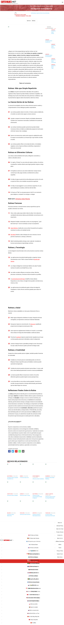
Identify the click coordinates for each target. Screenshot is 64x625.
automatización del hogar (18, 279)
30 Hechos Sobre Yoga (53, 67)
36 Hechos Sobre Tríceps (25, 495)
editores (10, 439)
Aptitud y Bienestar (39, 6)
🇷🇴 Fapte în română (33, 607)
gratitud (19, 337)
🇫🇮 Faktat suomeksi (33, 575)
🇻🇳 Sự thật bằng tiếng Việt (33, 616)
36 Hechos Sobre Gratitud (25, 514)
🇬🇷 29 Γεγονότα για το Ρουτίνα (33, 541)
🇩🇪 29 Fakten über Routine (33, 538)
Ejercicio (49, 6)
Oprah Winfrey (14, 228)
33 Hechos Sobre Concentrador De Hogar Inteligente (37, 496)
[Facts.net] (8, 1)
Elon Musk (13, 234)
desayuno (32, 324)
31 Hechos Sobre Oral (24, 477)
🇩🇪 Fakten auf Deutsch (33, 554)
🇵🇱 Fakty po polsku (33, 604)
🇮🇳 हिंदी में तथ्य (33, 585)
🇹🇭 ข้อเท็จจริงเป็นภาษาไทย (33, 613)
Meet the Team (59, 529)
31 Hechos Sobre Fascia (53, 32)
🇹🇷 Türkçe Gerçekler (33, 619)
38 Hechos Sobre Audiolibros (38, 478)
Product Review (59, 532)
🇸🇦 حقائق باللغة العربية (33, 579)
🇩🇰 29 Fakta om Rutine (33, 535)
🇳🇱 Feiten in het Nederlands (33, 600)
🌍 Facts (33, 550)
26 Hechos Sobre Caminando (53, 61)
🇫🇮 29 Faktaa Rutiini (33, 544)
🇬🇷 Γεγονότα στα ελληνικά (33, 582)
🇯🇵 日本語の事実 (33, 591)
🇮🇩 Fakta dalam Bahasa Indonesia (33, 588)
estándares (16, 437)
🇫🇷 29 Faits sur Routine (33, 547)
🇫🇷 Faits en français (33, 557)
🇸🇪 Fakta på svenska (33, 569)
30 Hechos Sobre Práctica (53, 46)
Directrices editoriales (44, 13)
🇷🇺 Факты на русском (33, 610)
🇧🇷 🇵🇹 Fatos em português (33, 563)
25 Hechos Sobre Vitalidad (12, 495)
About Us (60, 522)
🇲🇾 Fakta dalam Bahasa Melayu (33, 597)
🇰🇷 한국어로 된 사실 (33, 594)
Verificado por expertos (35, 13)
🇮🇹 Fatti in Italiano (33, 560)
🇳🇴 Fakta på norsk (33, 572)
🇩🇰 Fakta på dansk (33, 566)
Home (31, 6)
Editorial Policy (60, 525)
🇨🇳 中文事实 (33, 622)
